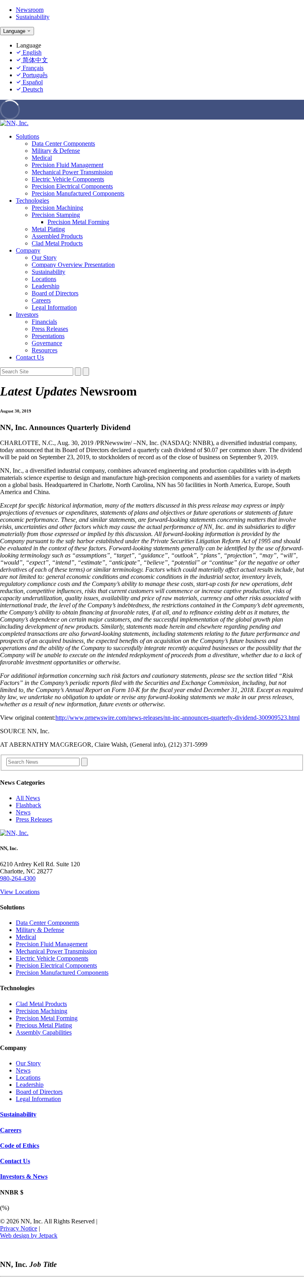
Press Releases (50, 328)
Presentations (48, 336)
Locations (44, 279)
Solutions (27, 136)
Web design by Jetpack (28, 1235)
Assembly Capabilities (44, 1032)
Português (34, 75)
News (23, 812)
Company (28, 250)
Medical (42, 157)
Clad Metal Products (57, 243)
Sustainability (32, 16)
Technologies (32, 200)
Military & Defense (56, 150)
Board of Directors (55, 293)
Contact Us (30, 357)
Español (32, 82)
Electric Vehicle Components (68, 179)
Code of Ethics (19, 1145)
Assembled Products (57, 236)
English (31, 52)
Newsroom (30, 9)
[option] (160, 52)
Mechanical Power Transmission (72, 172)
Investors (27, 314)
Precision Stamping (56, 214)
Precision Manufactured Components (78, 193)
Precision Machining (57, 207)
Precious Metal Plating (44, 1025)
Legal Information (54, 307)
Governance (47, 343)
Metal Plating (48, 229)
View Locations (20, 891)
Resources (44, 350)
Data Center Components (63, 143)
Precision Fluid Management (67, 165)
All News (28, 798)
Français (32, 68)
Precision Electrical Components (72, 186)
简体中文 (34, 60)
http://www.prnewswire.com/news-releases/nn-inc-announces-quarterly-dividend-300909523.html (177, 717)
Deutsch (32, 89)
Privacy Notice (18, 1228)
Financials (44, 321)
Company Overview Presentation (73, 264)
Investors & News (24, 1176)
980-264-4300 (18, 878)
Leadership (45, 286)
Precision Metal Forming (78, 222)
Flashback (28, 805)
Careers (41, 300)
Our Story (44, 257)
